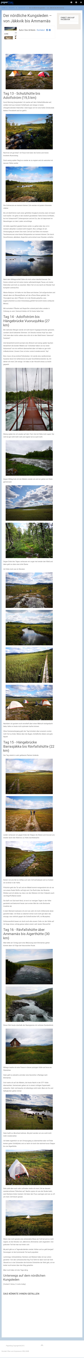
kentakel (41, 30)
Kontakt (4, 1351)
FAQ (24, 1351)
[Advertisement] (29, 1316)
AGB (27, 1351)
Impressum (18, 1351)
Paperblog (9, 1346)
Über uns (10, 1351)
